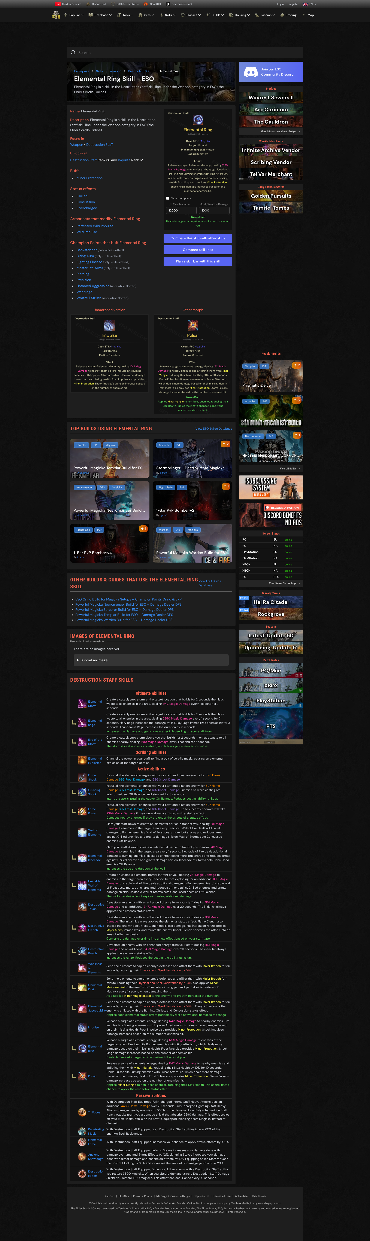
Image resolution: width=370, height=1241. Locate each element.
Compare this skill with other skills (198, 238)
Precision (84, 280)
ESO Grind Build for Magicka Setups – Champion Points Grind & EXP (128, 599)
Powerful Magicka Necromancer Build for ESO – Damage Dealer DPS (128, 604)
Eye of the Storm (95, 742)
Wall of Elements (94, 832)
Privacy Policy (142, 1196)
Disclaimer (259, 1196)
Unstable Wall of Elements (94, 885)
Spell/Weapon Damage (214, 204)
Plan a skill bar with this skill (198, 261)
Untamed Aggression (93, 286)
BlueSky (123, 1196)
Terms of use (222, 1196)
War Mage (84, 292)
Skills (99, 71)
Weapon (115, 71)
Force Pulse (92, 811)
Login (280, 4)
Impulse (124, 160)
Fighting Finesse (90, 262)
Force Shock (92, 777)
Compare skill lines (198, 249)
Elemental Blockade (95, 858)
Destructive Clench (95, 928)
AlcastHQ (155, 4)
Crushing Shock (94, 792)
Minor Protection (90, 178)
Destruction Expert (95, 1173)
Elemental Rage (95, 723)
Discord (109, 1196)
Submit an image (94, 660)
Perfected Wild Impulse (95, 226)
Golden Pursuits (68, 4)
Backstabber (87, 250)
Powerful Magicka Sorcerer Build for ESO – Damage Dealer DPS (124, 609)
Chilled (82, 196)
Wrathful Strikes (89, 298)
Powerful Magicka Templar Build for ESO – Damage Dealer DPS (124, 614)
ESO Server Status (128, 4)
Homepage (81, 71)
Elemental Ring (198, 130)
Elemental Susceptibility (95, 1008)
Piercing (83, 274)
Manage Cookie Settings (173, 1196)
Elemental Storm (95, 704)
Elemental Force (95, 1142)
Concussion (86, 202)
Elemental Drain (95, 987)
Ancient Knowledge (95, 1157)
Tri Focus (94, 1112)
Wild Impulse (87, 232)
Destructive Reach (95, 951)
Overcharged (87, 208)
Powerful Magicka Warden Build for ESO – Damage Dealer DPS (123, 620)
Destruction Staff (140, 71)
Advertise (241, 1196)
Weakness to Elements (95, 968)
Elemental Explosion (95, 761)
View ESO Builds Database (213, 429)
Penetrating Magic (95, 1131)
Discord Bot (99, 4)
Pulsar (193, 335)
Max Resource (181, 204)
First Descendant (182, 4)
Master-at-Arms (90, 268)
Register (293, 4)
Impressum (201, 1196)
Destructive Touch (95, 907)
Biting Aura (86, 256)
